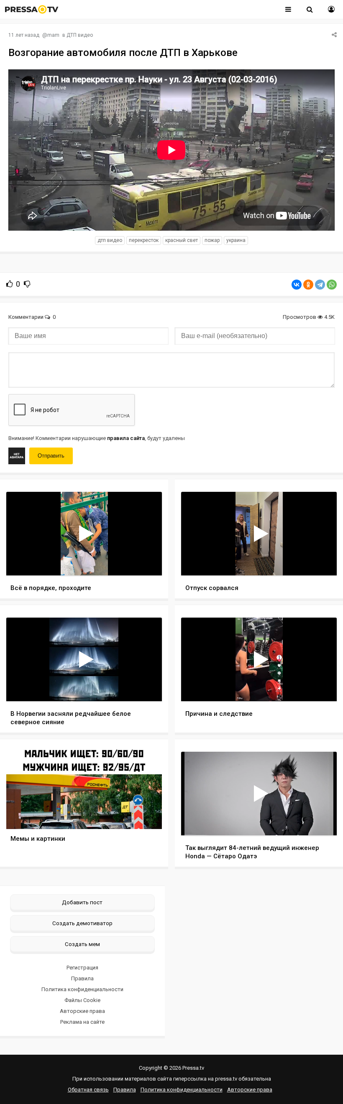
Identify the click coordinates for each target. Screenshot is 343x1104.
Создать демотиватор (82, 923)
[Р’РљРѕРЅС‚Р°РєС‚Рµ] (297, 285)
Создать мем (82, 944)
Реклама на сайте (82, 1022)
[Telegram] (320, 285)
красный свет (181, 240)
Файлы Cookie (82, 1000)
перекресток (144, 240)
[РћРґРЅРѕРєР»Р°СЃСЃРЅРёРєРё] (308, 285)
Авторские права (82, 1011)
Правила (82, 978)
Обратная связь (88, 1089)
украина (236, 240)
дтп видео (109, 240)
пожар (212, 240)
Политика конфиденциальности (82, 989)
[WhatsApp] (332, 285)
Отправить (51, 456)
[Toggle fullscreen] (145, 561)
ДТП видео (80, 35)
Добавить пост (82, 902)
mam (53, 35)
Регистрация (82, 967)
